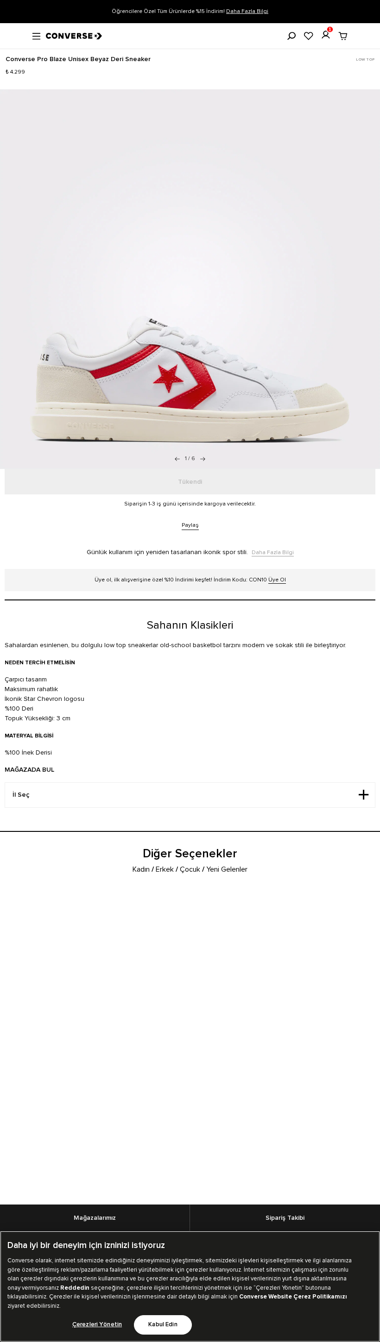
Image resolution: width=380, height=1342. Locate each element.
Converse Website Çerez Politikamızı (293, 1296)
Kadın (141, 869)
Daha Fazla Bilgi (247, 11)
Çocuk (190, 869)
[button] (203, 459)
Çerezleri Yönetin (97, 1325)
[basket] (343, 36)
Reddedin (74, 1288)
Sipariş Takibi (285, 1218)
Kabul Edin (162, 1325)
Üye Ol (277, 579)
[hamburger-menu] (36, 35)
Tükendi (190, 482)
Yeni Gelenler (226, 869)
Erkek (165, 869)
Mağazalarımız (95, 1218)
